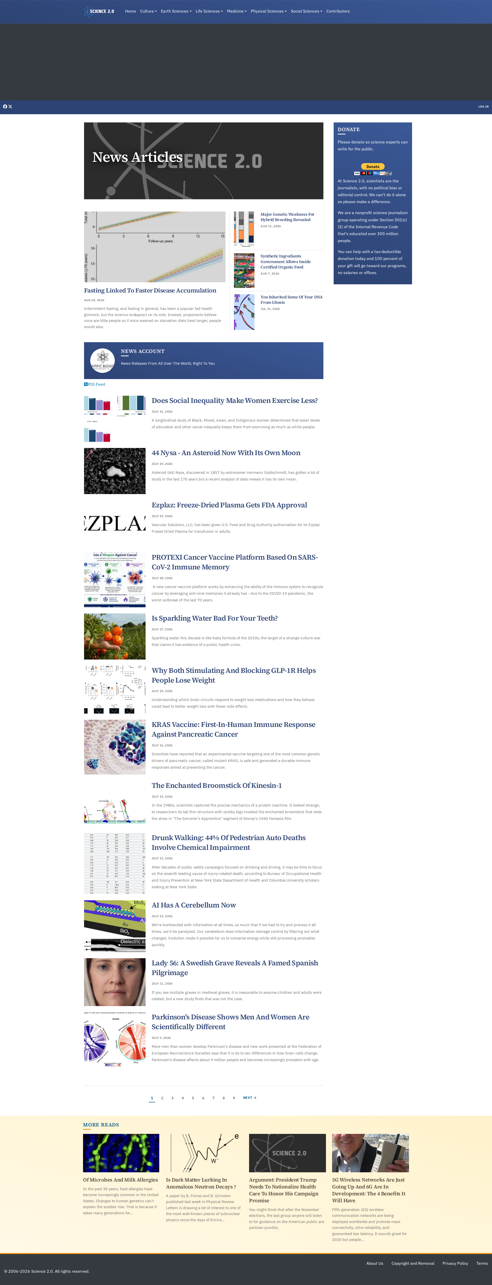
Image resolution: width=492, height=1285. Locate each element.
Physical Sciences (267, 11)
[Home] (101, 11)
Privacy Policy (455, 1263)
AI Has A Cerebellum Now (194, 905)
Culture (147, 11)
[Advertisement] (246, 62)
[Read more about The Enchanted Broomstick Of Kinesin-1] (115, 804)
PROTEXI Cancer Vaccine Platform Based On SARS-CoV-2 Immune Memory (235, 562)
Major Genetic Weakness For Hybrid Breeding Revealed (288, 217)
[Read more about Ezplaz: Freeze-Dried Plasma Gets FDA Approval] (115, 523)
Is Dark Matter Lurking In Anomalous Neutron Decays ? (201, 1183)
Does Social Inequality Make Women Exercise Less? (235, 400)
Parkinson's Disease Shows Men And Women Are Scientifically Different (230, 1021)
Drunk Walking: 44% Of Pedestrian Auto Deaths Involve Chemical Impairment (228, 842)
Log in (483, 106)
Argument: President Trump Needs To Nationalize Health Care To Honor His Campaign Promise (283, 1190)
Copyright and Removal (413, 1263)
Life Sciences (208, 11)
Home (130, 11)
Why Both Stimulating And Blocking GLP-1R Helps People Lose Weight (234, 675)
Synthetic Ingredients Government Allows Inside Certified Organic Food (286, 261)
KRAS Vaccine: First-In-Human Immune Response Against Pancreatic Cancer (233, 729)
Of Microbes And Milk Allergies (120, 1179)
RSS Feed (96, 384)
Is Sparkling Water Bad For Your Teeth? (215, 618)
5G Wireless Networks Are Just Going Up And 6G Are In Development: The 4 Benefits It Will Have (368, 1190)
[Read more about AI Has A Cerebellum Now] (115, 926)
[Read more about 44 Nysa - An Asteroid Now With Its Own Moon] (115, 471)
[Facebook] (5, 106)
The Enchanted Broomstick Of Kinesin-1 (217, 785)
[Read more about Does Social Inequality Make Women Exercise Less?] (115, 419)
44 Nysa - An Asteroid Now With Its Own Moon (226, 452)
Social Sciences (305, 11)
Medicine (235, 11)
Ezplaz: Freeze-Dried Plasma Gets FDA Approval (229, 505)
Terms (482, 1263)
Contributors (338, 11)
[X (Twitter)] (10, 106)
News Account (143, 351)
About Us (374, 1263)
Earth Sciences (174, 11)
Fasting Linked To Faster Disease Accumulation (150, 290)
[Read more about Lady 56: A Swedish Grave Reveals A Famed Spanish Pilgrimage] (115, 982)
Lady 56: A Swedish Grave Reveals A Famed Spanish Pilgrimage (235, 967)
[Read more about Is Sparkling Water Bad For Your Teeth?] (115, 636)
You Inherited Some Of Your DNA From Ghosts (291, 299)
